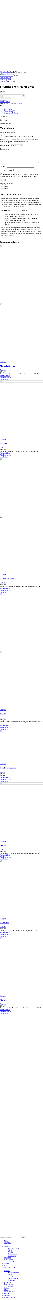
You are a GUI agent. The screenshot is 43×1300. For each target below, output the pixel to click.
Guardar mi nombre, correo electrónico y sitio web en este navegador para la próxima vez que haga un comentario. (20, 175)
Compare (7, 1295)
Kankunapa (12, 1256)
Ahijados (11, 1261)
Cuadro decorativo (6, 76)
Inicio (2, 72)
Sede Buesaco (13, 1254)
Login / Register (9, 1297)
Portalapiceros (5, 81)
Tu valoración (5, 149)
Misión (10, 1250)
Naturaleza (4, 922)
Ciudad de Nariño (8, 578)
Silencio (3, 1000)
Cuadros (7, 72)
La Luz (3, 714)
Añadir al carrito (5, 98)
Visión (10, 1252)
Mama (3, 845)
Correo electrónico (6, 170)
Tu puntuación (5, 145)
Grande (3, 443)
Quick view (4, 379)
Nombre (3, 166)
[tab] (23, 109)
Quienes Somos (13, 1248)
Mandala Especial (7, 366)
